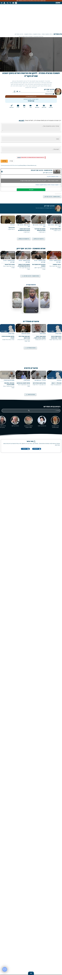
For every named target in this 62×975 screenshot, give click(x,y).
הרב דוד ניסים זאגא (26, 384)
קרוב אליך (59, 380)
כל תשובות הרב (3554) (24, 239)
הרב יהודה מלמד (10, 386)
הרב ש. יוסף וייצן (57, 266)
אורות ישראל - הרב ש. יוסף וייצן (54, 225)
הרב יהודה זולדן (42, 339)
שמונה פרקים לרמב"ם (9, 380)
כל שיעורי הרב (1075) (38, 239)
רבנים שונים (58, 384)
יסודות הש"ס (27, 380)
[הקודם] (10, 300)
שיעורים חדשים (31, 368)
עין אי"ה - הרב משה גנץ (40, 380)
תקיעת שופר (43, 333)
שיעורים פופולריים (31, 321)
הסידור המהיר (58, 339)
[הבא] (51, 300)
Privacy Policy (23, 165)
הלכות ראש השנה (25, 333)
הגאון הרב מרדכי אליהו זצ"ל (24, 339)
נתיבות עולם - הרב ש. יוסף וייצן (23, 225)
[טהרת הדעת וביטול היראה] (38, 379)
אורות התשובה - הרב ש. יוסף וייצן (52, 196)
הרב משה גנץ (43, 384)
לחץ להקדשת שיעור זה (31, 96)
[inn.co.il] (16, 3)
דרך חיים (12, 225)
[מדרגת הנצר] (8, 224)
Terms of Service (31, 165)
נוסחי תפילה (58, 333)
